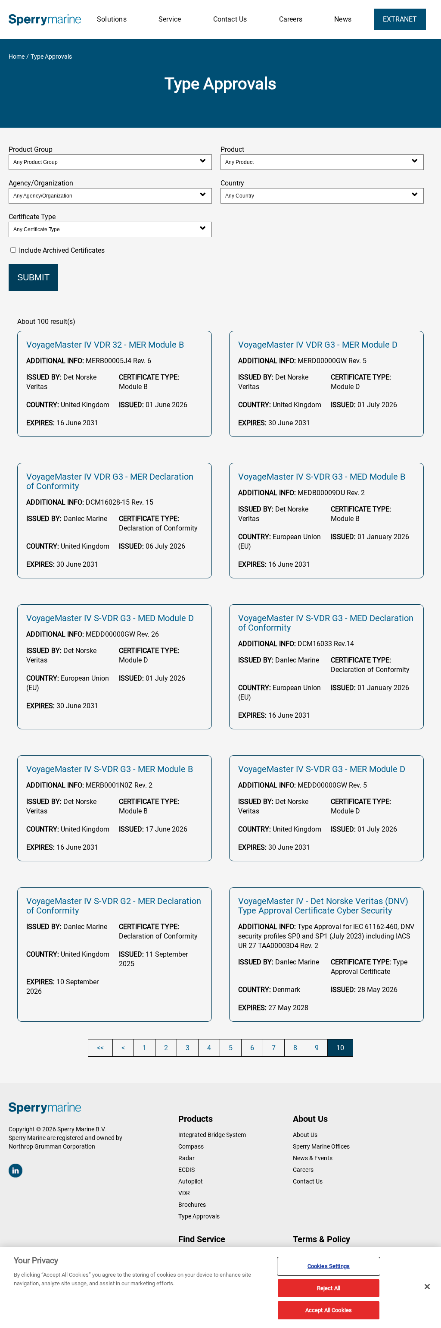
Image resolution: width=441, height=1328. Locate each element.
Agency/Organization (41, 183)
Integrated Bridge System (212, 1134)
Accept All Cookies (328, 1310)
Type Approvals (199, 1216)
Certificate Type (32, 217)
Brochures (192, 1204)
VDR (184, 1193)
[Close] (427, 1286)
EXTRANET (400, 19)
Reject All (328, 1288)
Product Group (31, 149)
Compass (191, 1146)
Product (232, 149)
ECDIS (186, 1169)
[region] (220, 1287)
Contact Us (308, 1181)
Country (232, 183)
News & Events (312, 1158)
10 (340, 1048)
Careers (303, 1169)
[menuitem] (112, 19)
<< (100, 1048)
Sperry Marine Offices (321, 1146)
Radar (186, 1158)
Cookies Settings (328, 1266)
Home (17, 56)
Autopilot (190, 1181)
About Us (305, 1134)
